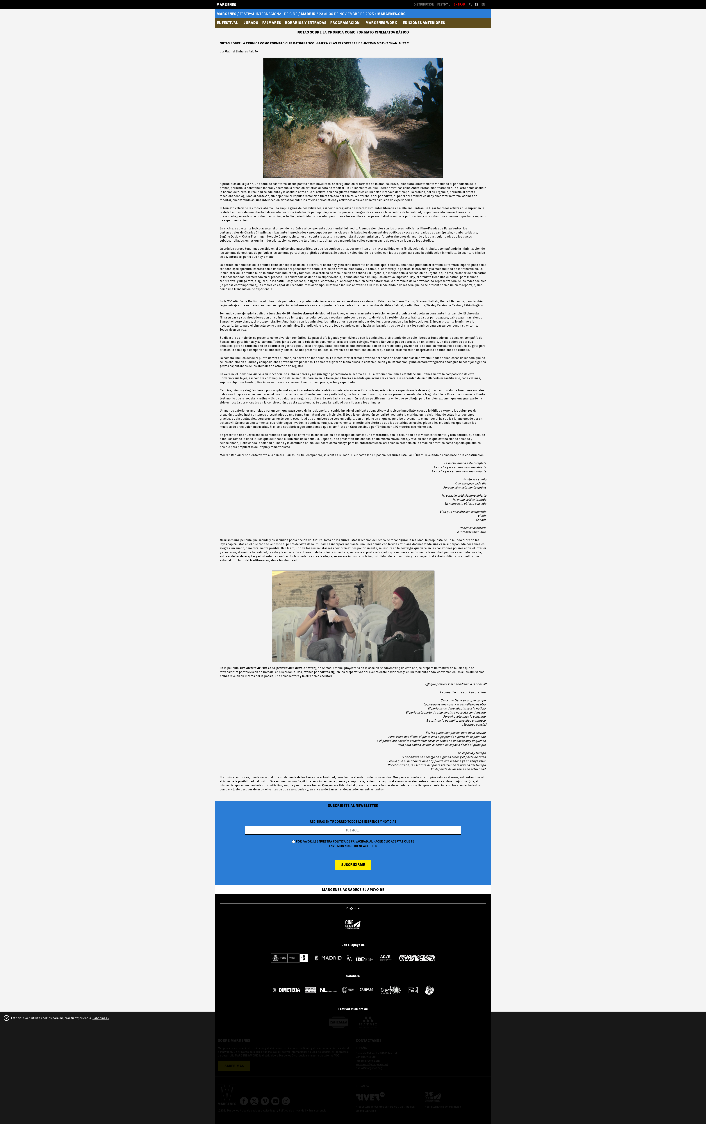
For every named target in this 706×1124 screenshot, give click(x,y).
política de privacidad (350, 841)
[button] (228, 22)
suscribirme (353, 865)
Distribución (424, 4)
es (476, 4)
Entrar (459, 4)
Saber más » (100, 1018)
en (483, 4)
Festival (443, 4)
